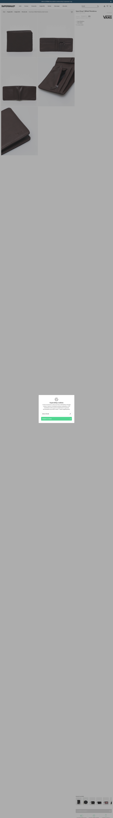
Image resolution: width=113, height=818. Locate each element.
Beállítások (45, 414)
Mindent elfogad (47, 418)
